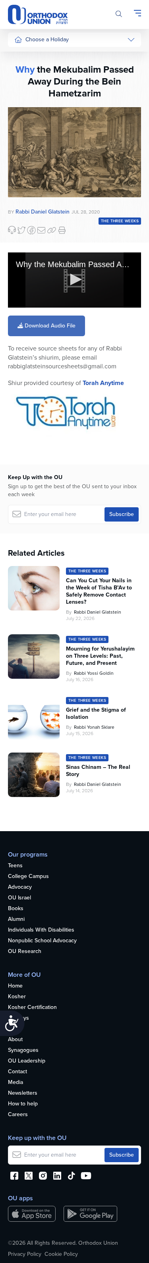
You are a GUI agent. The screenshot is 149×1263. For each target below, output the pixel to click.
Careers (18, 1115)
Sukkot (22, 71)
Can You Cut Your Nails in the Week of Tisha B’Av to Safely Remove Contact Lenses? (99, 591)
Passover (25, 116)
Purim (21, 101)
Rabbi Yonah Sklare (94, 727)
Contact (17, 1072)
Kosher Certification (32, 1007)
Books (15, 909)
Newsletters (22, 1093)
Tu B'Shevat (28, 229)
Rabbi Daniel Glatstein (97, 612)
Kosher (17, 997)
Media (15, 1082)
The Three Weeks (120, 221)
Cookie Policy (61, 1254)
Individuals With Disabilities (41, 930)
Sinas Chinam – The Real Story (98, 771)
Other (21, 175)
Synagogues (23, 1050)
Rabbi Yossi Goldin (94, 673)
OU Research (24, 951)
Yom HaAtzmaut (27, 248)
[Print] (62, 230)
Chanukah (26, 86)
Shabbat (24, 191)
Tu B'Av (23, 214)
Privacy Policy (24, 1254)
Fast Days (26, 160)
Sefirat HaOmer (33, 131)
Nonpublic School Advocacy (42, 941)
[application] (74, 280)
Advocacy (20, 887)
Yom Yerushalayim (30, 315)
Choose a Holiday (47, 39)
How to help (23, 1104)
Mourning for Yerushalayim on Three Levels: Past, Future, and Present (100, 656)
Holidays (18, 1018)
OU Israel (19, 898)
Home (15, 986)
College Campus (28, 876)
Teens (15, 866)
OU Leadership (26, 1061)
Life (12, 1029)
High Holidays (31, 56)
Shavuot (24, 146)
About (15, 1040)
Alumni (16, 919)
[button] (74, 279)
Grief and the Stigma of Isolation (96, 714)
